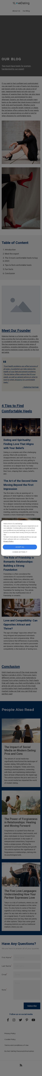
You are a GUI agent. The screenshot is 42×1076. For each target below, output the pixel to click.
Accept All (20, 547)
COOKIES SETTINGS (19, 552)
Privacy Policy (8, 541)
